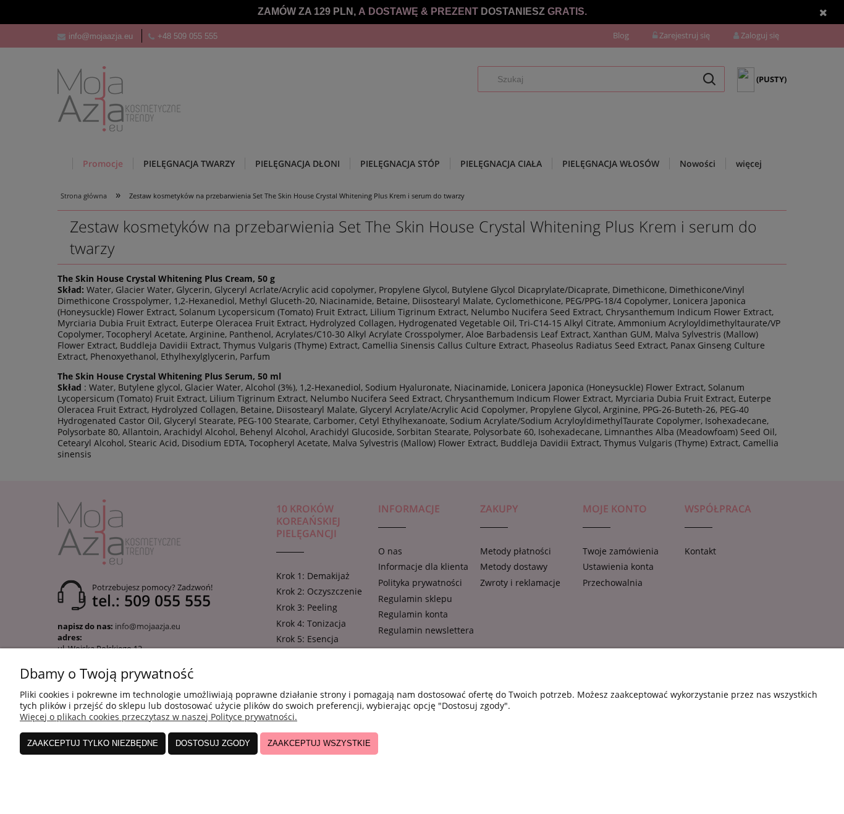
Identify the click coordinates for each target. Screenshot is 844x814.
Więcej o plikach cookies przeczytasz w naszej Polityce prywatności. (158, 717)
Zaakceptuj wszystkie (319, 743)
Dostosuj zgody (212, 743)
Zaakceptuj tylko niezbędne (92, 743)
